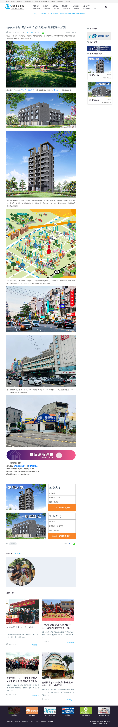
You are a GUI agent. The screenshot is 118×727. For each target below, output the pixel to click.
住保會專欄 (86, 8)
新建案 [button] (12, 1)
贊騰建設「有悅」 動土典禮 (20, 627)
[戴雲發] (100, 36)
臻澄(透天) (55, 516)
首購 (95, 8)
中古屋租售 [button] (51, 1)
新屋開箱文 (36, 6)
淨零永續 (47, 8)
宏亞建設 (52, 493)
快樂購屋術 (75, 6)
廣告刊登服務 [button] (60, 1)
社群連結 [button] (68, 1)
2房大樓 (55, 90)
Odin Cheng (29, 32)
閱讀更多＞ (35, 645)
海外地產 (76, 8)
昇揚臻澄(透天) (33, 466)
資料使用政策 (35, 721)
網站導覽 (43, 721)
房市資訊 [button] (36, 1)
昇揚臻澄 (13, 543)
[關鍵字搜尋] (106, 7)
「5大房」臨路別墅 (27, 90)
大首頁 (7, 1)
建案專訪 (55, 6)
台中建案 (43, 13)
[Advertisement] (99, 135)
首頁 (35, 13)
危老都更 (56, 8)
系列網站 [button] (43, 1)
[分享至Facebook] (38, 32)
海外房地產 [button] (19, 1)
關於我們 (10, 721)
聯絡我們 (50, 721)
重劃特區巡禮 (36, 8)
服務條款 (17, 721)
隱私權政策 (25, 721)
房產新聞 (45, 6)
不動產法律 (65, 6)
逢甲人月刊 (66, 8)
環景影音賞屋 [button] (28, 1)
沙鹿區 (109, 74)
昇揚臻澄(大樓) (19, 466)
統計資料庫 (86, 6)
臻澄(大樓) (55, 487)
